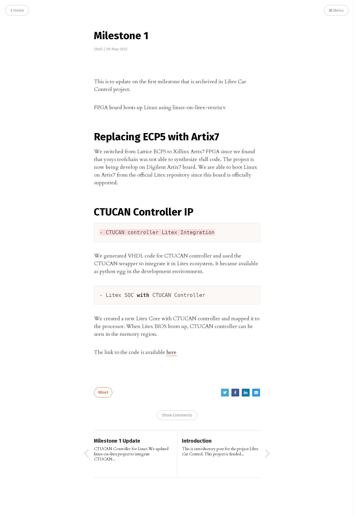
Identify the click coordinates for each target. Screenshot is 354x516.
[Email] (256, 392)
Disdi (98, 49)
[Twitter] (225, 392)
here (171, 352)
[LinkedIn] (246, 392)
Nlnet (103, 392)
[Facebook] (235, 392)
